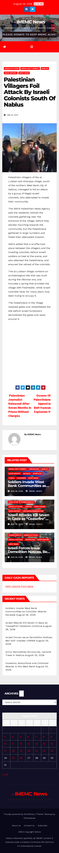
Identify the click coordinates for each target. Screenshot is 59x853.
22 (44, 750)
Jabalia (28, 506)
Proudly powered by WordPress (19, 814)
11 (13, 743)
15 (44, 743)
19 (21, 750)
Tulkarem (21, 478)
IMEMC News (34, 434)
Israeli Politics (16, 539)
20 (28, 750)
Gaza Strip (13, 502)
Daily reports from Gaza (19, 586)
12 (21, 743)
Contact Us (29, 825)
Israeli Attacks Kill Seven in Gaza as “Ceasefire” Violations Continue (28, 519)
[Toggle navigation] (31, 47)
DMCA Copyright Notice (29, 832)
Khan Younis (39, 506)
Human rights (27, 502)
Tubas (11, 478)
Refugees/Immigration (33, 511)
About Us (16, 825)
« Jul (5, 774)
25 (13, 757)
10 (5, 743)
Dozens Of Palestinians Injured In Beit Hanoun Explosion (42, 404)
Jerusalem (34, 469)
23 (52, 750)
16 (52, 743)
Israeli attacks (12, 68)
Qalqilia (26, 473)
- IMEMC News (29, 22)
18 (13, 750)
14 (36, 743)
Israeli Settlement (30, 68)
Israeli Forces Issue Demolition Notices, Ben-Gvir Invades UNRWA (29, 552)
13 (28, 743)
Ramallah (37, 473)
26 (21, 757)
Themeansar (29, 818)
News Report (11, 73)
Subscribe (42, 825)
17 (5, 750)
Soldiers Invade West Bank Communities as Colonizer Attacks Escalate (25, 611)
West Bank (24, 73)
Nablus (45, 68)
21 (36, 750)
